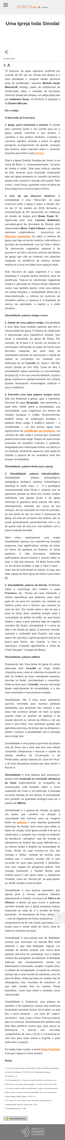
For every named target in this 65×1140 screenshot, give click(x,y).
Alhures (39, 153)
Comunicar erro (15, 1118)
